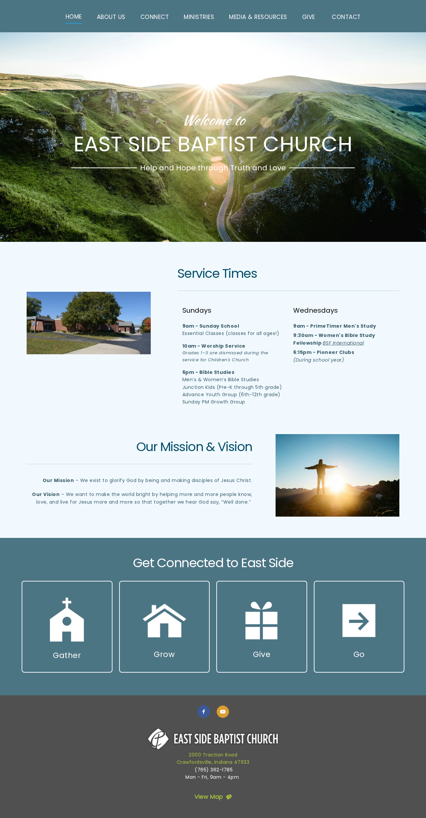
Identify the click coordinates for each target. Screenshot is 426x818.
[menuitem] (74, 17)
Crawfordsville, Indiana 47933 (213, 762)
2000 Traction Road (213, 754)
